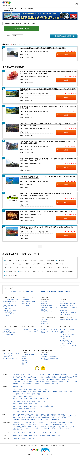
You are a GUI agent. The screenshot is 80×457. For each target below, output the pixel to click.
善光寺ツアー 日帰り (38, 271)
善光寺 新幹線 (60, 260)
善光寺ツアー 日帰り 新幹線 (29, 260)
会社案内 (17, 445)
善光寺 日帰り (36, 264)
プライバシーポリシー (33, 445)
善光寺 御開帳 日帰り (10, 271)
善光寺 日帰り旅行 (47, 264)
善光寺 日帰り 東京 (22, 267)
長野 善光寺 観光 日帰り (11, 275)
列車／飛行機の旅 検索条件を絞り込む (64, 36)
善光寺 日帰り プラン (49, 267)
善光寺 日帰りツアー (24, 271)
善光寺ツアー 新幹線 (24, 264)
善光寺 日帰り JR (9, 267)
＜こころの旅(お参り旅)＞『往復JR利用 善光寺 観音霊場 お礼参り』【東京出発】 (43, 48)
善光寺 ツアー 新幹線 (10, 264)
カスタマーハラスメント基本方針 (49, 445)
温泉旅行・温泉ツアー (31, 291)
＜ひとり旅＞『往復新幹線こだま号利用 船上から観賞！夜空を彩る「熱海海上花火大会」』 (46, 211)
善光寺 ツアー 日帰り (35, 267)
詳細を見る (67, 54)
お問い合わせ (62, 445)
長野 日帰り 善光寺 (60, 264)
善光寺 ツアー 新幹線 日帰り (47, 260)
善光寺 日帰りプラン (63, 267)
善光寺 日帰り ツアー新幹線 (12, 260)
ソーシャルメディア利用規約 (67, 329)
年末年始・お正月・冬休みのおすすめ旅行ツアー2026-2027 (55, 291)
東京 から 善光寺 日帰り (53, 271)
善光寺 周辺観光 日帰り (68, 271)
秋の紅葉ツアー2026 (16, 291)
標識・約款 (23, 445)
